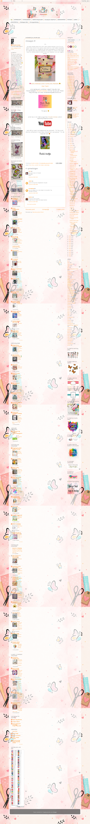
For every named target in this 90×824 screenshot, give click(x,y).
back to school (70, 279)
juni (71, 140)
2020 (70, 241)
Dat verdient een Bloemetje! (73, 179)
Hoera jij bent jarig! (74, 220)
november (72, 131)
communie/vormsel (71, 290)
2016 (70, 248)
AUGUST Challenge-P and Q (20, 406)
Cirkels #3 (72, 216)
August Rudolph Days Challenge (20, 230)
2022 (70, 238)
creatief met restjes (39, 165)
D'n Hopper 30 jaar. (20, 221)
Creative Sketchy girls (72, 59)
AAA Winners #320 (19, 508)
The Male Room (16, 612)
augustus (72, 136)
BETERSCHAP (17, 19)
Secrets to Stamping (17, 548)
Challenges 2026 (24, 22)
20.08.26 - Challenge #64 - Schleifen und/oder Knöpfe (20, 607)
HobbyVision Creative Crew (15, 658)
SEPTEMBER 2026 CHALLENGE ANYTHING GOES (20, 571)
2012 (70, 256)
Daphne (30, 197)
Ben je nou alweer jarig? (74, 191)
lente (68, 315)
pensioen (69, 331)
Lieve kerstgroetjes (74, 214)
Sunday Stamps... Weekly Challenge (16, 497)
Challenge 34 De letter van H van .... (20, 536)
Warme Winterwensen (73, 155)
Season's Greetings (74, 163)
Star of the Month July (20, 526)
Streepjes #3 (72, 175)
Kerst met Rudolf (75, 108)
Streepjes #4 (72, 173)
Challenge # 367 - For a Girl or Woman (20, 471)
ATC (68, 262)
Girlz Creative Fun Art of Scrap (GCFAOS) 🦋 (16, 556)
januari (71, 149)
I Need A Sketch (16, 721)
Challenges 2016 (70, 81)
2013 (70, 254)
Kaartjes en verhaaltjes (15, 199)
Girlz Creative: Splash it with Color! (72, 69)
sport (68, 332)
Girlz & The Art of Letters (71, 65)
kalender (69, 308)
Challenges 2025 (71, 95)
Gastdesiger (20, 252)
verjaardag (46, 165)
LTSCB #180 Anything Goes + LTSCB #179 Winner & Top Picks (20, 673)
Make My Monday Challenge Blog (16, 478)
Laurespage (31, 188)
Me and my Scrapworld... (15, 237)
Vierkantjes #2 (73, 165)
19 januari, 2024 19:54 (33, 201)
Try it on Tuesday (16, 459)
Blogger (55, 812)
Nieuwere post (30, 209)
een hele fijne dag (19, 262)
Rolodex (69, 273)
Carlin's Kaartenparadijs (16, 593)
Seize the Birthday (16, 488)
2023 (70, 236)
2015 (70, 250)
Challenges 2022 (71, 90)
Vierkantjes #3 (73, 157)
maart (71, 145)
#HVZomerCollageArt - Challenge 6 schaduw (20, 662)
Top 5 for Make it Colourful (20, 461)
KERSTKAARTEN (61, 19)
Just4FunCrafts (16, 246)
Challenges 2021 (70, 88)
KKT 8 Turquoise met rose (20, 212)
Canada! (72, 159)
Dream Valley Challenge (15, 468)
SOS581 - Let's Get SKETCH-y (20, 452)
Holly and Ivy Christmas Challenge (17, 346)
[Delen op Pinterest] (61, 163)
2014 (70, 252)
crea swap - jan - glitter (74, 169)
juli (70, 138)
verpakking (69, 340)
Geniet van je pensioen (73, 194)
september (72, 134)
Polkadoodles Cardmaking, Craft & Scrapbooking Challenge (17, 579)
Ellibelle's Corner (16, 621)
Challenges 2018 (70, 84)
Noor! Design (15, 733)
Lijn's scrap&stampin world (17, 269)
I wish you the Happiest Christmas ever (74, 197)
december (72, 129)
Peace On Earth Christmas (16, 374)
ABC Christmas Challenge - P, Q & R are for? (20, 387)
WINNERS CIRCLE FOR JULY (20, 334)
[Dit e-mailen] (56, 163)
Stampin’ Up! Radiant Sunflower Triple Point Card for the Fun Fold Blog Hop (17, 551)
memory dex (70, 323)
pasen (68, 329)
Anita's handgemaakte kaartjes (15, 209)
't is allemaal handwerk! (15, 260)
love (68, 319)
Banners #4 (72, 200)
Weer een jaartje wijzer (73, 233)
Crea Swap (70, 264)
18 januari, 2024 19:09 (33, 193)
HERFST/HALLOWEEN (37, 19)
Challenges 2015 (70, 79)
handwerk (69, 301)
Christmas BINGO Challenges (16, 703)
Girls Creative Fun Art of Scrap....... (20, 281)
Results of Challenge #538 (20, 517)
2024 (70, 127)
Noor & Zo (14, 731)
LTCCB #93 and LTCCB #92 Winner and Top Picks (20, 697)
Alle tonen (21, 286)
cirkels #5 (72, 207)
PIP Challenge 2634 (20, 436)
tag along (69, 335)
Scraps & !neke (15, 278)
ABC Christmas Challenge (16, 384)
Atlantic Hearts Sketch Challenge (16, 302)
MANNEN (69, 19)
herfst (68, 304)
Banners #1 (72, 205)
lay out (69, 312)
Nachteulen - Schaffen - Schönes (16, 602)
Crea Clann (31, 165)
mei (71, 141)
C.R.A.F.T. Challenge (16, 524)
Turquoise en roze (20, 201)
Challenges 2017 (70, 82)
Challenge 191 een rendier (20, 358)
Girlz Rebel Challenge (72, 54)
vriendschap (70, 343)
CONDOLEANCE (26, 19)
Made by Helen (16, 228)
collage (69, 289)
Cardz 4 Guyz (15, 633)
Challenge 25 (20, 559)
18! (70, 189)
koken (68, 311)
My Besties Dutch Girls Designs (16, 567)
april (71, 143)
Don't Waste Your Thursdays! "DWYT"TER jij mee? (16, 724)
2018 (70, 245)
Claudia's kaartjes (42, 91)
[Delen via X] (59, 163)
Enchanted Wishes (16, 247)
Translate (72, 42)
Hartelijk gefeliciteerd (73, 161)
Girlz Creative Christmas (73, 67)
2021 (70, 239)
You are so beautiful (72, 185)
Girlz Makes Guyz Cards (73, 55)
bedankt (69, 282)
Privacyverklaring (34, 22)
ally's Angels (45, 86)
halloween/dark (71, 300)
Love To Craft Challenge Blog (15, 693)
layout (68, 314)
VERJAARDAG (14, 22)
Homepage (45, 209)
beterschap (70, 284)
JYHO (68, 265)
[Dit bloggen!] (57, 163)
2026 (70, 124)
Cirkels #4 (72, 209)
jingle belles (14, 364)
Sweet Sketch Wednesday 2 (15, 331)
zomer (68, 345)
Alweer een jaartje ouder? (74, 218)
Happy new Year (74, 230)
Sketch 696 (20, 303)
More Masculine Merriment (20, 367)
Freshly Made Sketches (15, 292)
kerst (68, 309)
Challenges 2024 (71, 93)
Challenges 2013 (70, 76)
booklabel (69, 285)
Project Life (70, 271)
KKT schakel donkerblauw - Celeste (73, 151)
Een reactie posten (31, 204)
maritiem (69, 322)
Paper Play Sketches (17, 719)
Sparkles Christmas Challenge (16, 393)
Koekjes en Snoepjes (74, 210)
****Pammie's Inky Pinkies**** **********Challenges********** (17, 433)
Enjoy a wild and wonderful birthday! (73, 223)
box (68, 287)
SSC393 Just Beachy (19, 500)
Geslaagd (75, 100)
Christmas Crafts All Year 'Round (17, 403)
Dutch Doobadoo (16, 735)
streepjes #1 (72, 183)
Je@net (30, 181)
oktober (72, 132)
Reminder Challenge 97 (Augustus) (20, 596)
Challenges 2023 (71, 92)
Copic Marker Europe (15, 738)
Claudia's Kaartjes (15, 94)
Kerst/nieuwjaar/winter (72, 269)
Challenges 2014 (70, 77)
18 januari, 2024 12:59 (33, 184)
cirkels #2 (72, 229)
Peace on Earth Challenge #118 (20, 377)
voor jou (69, 342)
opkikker (69, 327)
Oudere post (60, 209)
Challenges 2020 (71, 87)
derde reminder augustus (20, 314)
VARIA (75, 19)
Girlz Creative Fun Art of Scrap (73, 57)
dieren (68, 296)
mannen (69, 320)
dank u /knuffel (70, 295)
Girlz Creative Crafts (72, 62)
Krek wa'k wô (15, 250)
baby (68, 278)
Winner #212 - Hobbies (19, 615)
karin (30, 171)
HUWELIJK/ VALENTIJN (50, 19)
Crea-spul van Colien (17, 219)
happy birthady (71, 303)
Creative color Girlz (71, 61)
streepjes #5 (72, 171)
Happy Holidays (73, 176)
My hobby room (20, 271)
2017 (70, 247)
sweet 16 (69, 334)
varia (68, 337)
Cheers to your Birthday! (73, 226)
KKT (68, 267)
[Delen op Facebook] (60, 163)
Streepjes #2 (72, 181)
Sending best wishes (74, 212)
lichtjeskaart (70, 317)
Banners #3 (72, 202)
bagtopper (69, 281)
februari (72, 147)
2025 (70, 126)
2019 (70, 243)
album (68, 276)
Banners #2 (72, 203)
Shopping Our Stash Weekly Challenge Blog (16, 449)
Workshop (69, 274)
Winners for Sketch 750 (20, 295)
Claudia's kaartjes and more (16, 92)
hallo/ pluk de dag (71, 298)
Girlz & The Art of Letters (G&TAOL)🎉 (17, 533)
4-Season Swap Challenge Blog (16, 643)
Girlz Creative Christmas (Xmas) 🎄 (17, 355)
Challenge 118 (20, 324)
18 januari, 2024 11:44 (33, 177)
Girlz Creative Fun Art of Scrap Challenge (20, 241)
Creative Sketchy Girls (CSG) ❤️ (16, 322)
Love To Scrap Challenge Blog (15, 669)
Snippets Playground (17, 515)
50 (67, 261)
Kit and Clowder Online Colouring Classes (16, 741)
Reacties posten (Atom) (38, 212)
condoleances (70, 292)
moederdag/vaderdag (72, 325)
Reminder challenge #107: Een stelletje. (20, 646)
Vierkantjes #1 (73, 167)
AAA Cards (15, 506)
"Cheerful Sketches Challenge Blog (16, 312)
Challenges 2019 (70, 85)
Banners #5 (72, 187)
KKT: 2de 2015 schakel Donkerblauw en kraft (76, 115)
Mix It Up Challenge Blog (16, 680)
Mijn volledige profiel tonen (16, 49)
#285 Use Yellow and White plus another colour (20, 482)
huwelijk (69, 306)
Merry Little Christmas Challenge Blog (17, 413)
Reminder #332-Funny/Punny (20, 490)
